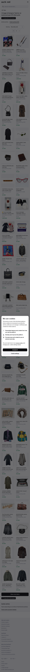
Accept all (15, 350)
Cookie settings (15, 353)
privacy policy (19, 343)
